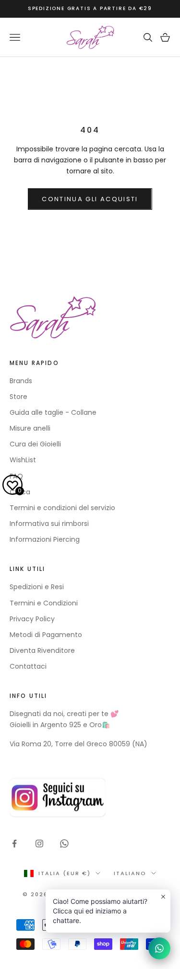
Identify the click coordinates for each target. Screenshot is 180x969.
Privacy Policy (32, 619)
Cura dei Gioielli (35, 444)
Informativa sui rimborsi (49, 523)
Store (18, 396)
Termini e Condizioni (44, 603)
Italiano (130, 873)
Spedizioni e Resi (37, 587)
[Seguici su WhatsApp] (64, 843)
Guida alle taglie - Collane (53, 412)
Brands (21, 381)
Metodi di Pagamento (46, 634)
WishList (23, 460)
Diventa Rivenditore (42, 650)
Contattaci (28, 666)
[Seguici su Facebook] (14, 843)
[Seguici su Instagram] (39, 843)
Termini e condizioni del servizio (62, 508)
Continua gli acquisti (90, 199)
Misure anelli (30, 428)
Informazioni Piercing (45, 539)
